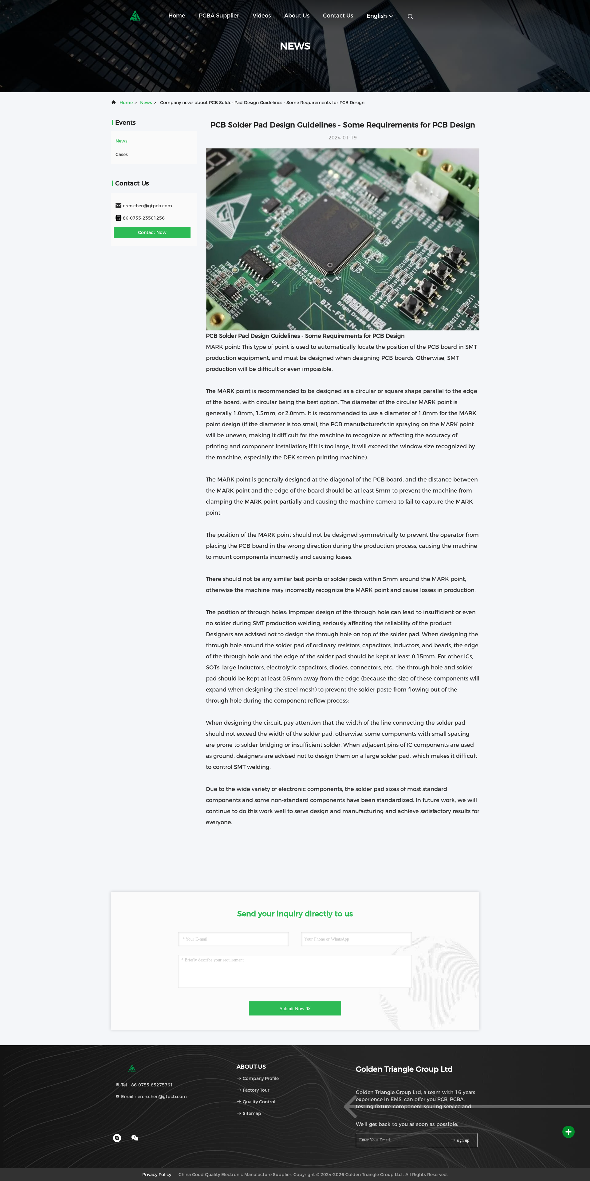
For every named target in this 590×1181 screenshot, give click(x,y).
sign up (462, 1140)
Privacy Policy (156, 1174)
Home (176, 15)
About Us (296, 15)
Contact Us (338, 15)
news (146, 102)
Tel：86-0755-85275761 (146, 1085)
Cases (122, 154)
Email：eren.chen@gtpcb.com (153, 1096)
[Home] (135, 15)
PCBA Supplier (219, 15)
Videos (262, 15)
